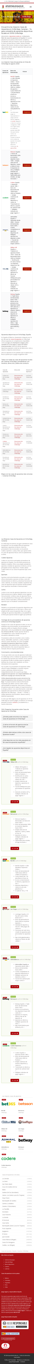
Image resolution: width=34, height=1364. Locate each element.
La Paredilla (17, 1209)
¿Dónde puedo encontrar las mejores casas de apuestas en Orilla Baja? (15, 718)
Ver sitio (14, 802)
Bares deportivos (9, 1264)
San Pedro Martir (17, 1184)
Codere (13, 182)
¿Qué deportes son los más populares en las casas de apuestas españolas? (17, 741)
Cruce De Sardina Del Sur (17, 1187)
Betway (13, 294)
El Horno (17, 1234)
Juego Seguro (21, 1310)
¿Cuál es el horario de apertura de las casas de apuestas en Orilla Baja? (15, 726)
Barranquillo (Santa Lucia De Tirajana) (17, 1226)
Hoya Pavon (17, 1198)
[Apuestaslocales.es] (13, 7)
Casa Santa (17, 1223)
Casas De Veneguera (17, 1242)
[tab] (17, 718)
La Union (17, 1181)
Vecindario (17, 1212)
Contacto (22, 1361)
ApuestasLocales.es (15, 36)
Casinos (7, 1266)
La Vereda (17, 1217)
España (14, 1251)
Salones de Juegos (10, 1260)
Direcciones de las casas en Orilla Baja (18, 377)
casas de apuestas (16, 339)
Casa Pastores (17, 1214)
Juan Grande (17, 1237)
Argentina (7, 1282)
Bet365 (13, 76)
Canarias (19, 1251)
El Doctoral (17, 1220)
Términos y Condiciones (23, 1360)
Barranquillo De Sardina (17, 1201)
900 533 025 (17, 1312)
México (7, 1278)
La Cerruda (17, 1178)
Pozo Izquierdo (17, 1228)
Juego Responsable (14, 1361)
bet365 (13, 121)
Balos (17, 1190)
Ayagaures (17, 1231)
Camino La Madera (17, 1203)
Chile (6, 1287)
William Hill (14, 247)
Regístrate (27, 112)
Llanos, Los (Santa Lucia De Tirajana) (17, 1195)
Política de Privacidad (10, 1360)
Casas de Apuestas (6, 1251)
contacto (15, 702)
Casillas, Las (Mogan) (17, 1245)
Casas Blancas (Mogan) (17, 1239)
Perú (6, 1285)
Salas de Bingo (9, 1262)
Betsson (13, 152)
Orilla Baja (25, 762)
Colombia (7, 1280)
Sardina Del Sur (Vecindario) (17, 1192)
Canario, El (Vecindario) (17, 1206)
